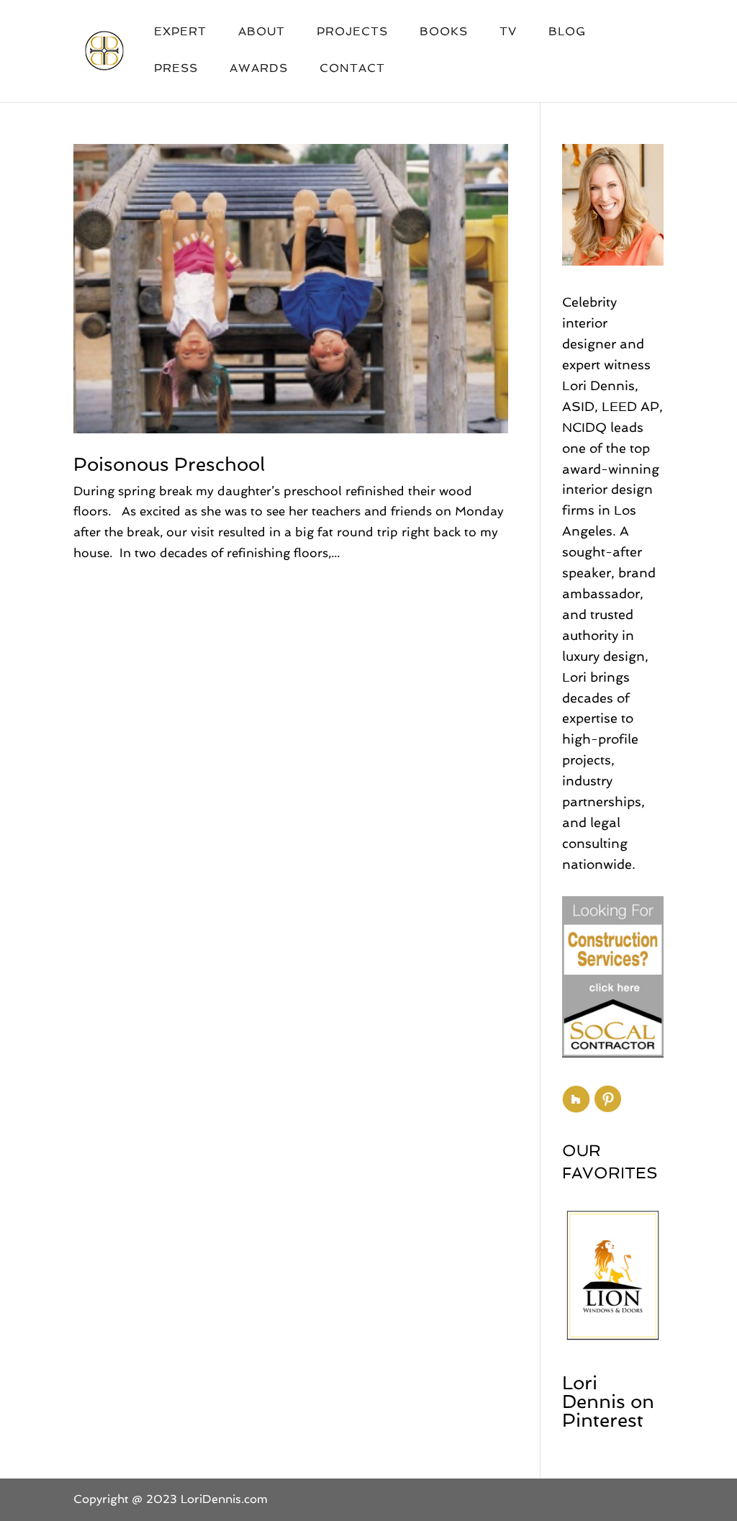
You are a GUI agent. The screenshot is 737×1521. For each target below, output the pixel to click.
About (261, 32)
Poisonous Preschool (169, 464)
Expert (180, 32)
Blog (567, 32)
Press (176, 69)
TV (508, 32)
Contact (352, 69)
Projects (352, 32)
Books (444, 32)
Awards (259, 69)
